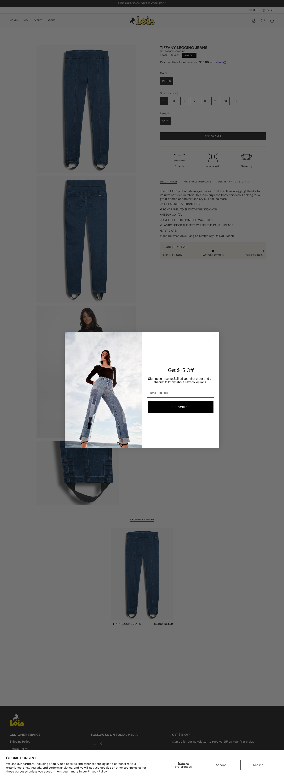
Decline (258, 765)
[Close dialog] (215, 336)
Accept (221, 765)
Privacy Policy (97, 771)
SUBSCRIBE (181, 407)
